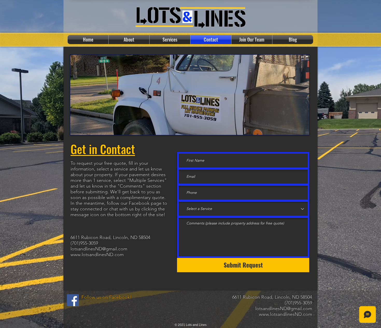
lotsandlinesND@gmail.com (98, 249)
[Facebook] (73, 300)
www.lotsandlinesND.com (97, 254)
